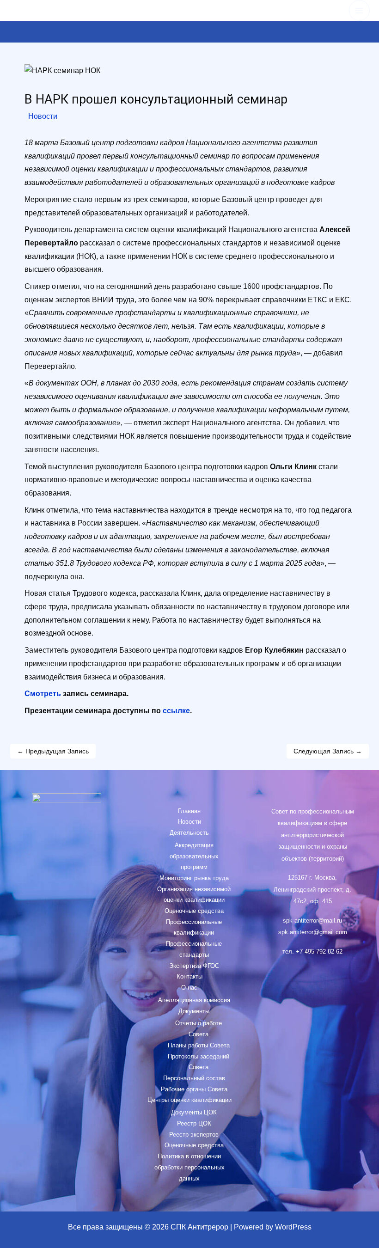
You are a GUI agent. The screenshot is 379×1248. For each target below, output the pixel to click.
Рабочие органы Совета (194, 1089)
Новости (42, 116)
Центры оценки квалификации (189, 1099)
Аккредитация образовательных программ (194, 856)
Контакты (189, 976)
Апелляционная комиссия (194, 1000)
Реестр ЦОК (194, 1123)
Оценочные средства (194, 910)
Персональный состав (194, 1078)
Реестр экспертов (194, 1134)
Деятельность (189, 832)
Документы (193, 1011)
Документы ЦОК (194, 1112)
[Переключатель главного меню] (359, 10)
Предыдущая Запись (53, 751)
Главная (189, 811)
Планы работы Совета (199, 1045)
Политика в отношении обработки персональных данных (189, 1167)
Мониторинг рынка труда (194, 878)
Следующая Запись (327, 751)
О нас (189, 987)
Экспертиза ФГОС (194, 965)
